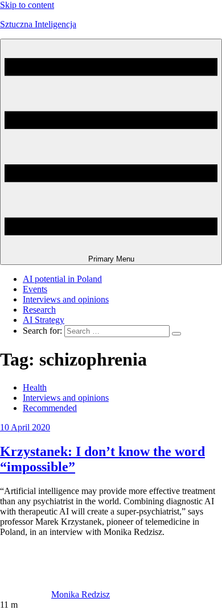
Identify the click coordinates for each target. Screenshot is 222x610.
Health (35, 387)
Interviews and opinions (66, 299)
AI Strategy (43, 320)
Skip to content (27, 5)
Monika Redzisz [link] (80, 594)
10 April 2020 (25, 427)
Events (35, 289)
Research (39, 309)
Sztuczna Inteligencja (38, 24)
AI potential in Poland (62, 279)
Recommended (50, 408)
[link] (25, 594)
